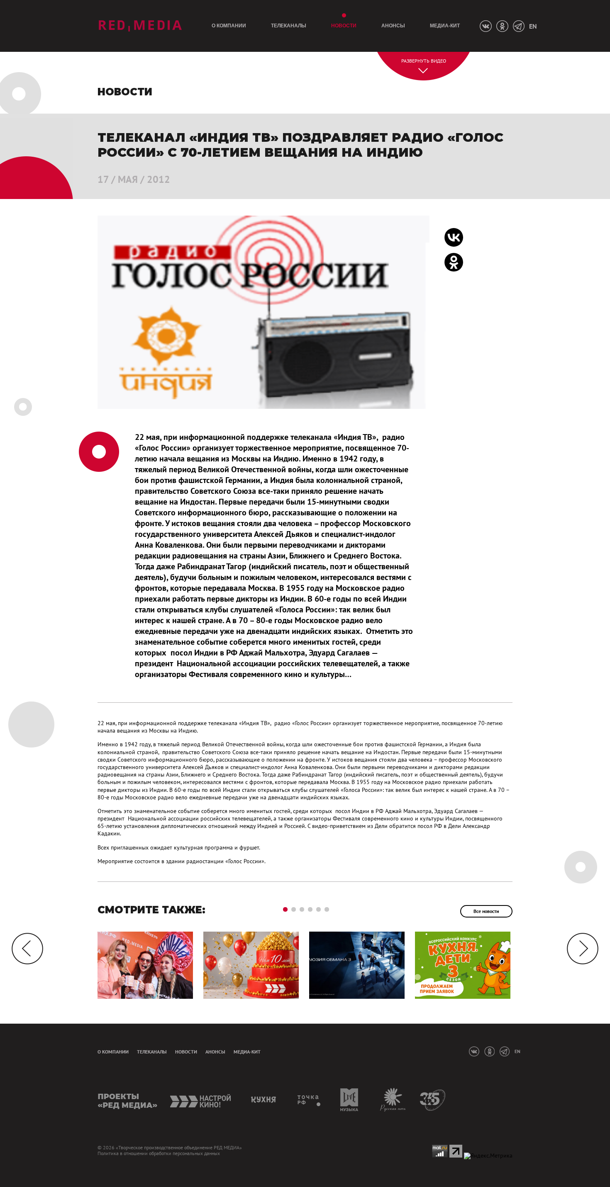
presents (128, 1100)
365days (433, 1100)
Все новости (486, 911)
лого (140, 26)
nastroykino (201, 1100)
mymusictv (349, 1100)
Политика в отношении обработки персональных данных (159, 1153)
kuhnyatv (264, 1100)
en (533, 26)
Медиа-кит (445, 26)
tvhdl (309, 1100)
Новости (343, 26)
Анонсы (393, 26)
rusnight (393, 1100)
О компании (229, 26)
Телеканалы (288, 26)
